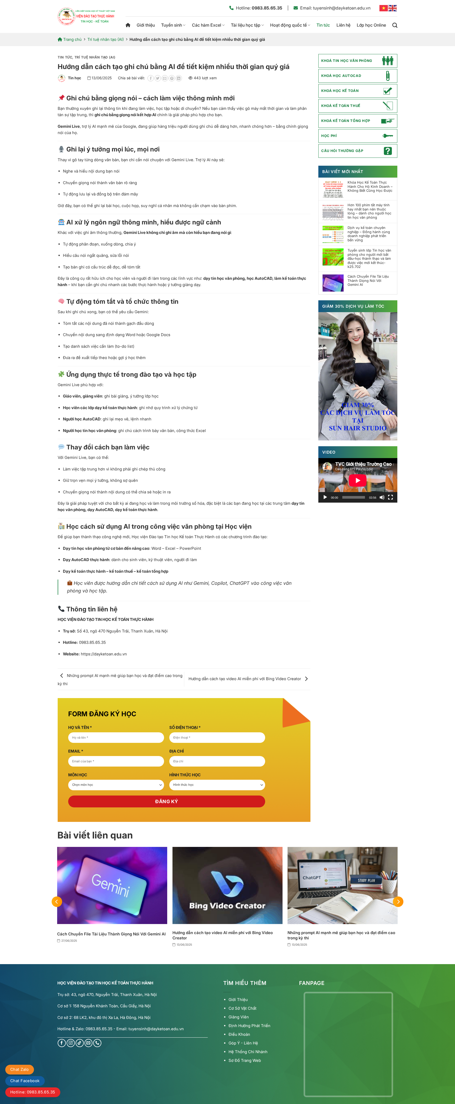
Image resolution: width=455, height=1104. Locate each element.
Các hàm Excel (206, 25)
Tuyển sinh (171, 25)
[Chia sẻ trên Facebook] (150, 78)
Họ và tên (80, 727)
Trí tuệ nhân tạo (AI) (105, 39)
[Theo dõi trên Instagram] (71, 1043)
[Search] (394, 25)
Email (75, 751)
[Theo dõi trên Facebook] (62, 1043)
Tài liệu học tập (245, 25)
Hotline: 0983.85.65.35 (32, 1092)
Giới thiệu (146, 25)
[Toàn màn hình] (390, 497)
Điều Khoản (239, 1034)
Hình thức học (185, 774)
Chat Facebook (25, 1080)
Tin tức (323, 25)
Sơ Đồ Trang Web (245, 1060)
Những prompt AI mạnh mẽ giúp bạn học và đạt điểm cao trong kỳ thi (341, 935)
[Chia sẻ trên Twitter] (158, 78)
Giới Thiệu (238, 999)
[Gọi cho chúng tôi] (97, 1043)
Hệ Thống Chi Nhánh (248, 1051)
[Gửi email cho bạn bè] (165, 78)
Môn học (77, 774)
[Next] (398, 901)
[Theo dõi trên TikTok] (80, 1043)
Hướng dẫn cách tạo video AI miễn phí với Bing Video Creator (245, 678)
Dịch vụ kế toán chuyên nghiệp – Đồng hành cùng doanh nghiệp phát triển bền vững (369, 234)
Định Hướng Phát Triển (249, 1025)
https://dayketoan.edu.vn (104, 653)
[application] (357, 480)
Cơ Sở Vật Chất (242, 1008)
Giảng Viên (239, 1016)
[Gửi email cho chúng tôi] (89, 1043)
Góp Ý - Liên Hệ (243, 1043)
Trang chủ (128, 25)
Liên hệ (343, 25)
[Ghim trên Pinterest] (172, 78)
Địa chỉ (176, 751)
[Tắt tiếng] (382, 497)
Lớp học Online (371, 25)
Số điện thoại (185, 727)
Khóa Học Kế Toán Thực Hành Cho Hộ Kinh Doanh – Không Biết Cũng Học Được (370, 186)
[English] (392, 8)
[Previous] (57, 901)
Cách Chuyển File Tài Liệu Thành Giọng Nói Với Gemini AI (368, 280)
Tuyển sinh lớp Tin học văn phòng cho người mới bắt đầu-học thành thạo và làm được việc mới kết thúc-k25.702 (369, 258)
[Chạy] (325, 497)
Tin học (74, 78)
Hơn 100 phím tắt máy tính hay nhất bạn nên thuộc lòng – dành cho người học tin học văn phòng (369, 211)
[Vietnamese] (383, 8)
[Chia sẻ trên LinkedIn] (179, 78)
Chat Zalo (19, 1069)
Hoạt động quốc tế (288, 25)
